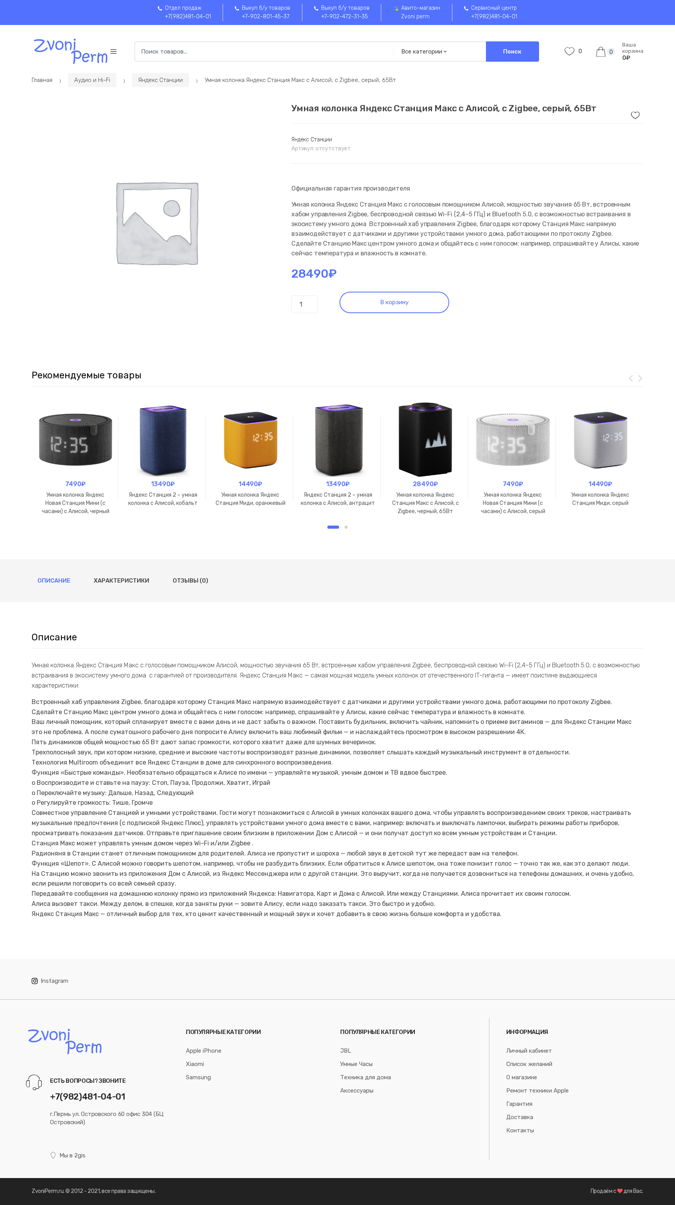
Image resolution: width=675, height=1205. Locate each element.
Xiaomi (195, 1064)
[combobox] (261, 51)
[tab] (54, 580)
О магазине (521, 1077)
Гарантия (519, 1103)
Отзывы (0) (190, 580)
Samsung (198, 1077)
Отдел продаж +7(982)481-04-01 (188, 12)
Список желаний (529, 1064)
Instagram (54, 980)
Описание (54, 580)
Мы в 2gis (72, 1155)
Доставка (519, 1117)
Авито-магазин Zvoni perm (420, 12)
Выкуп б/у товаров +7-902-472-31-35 (345, 12)
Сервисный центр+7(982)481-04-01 (494, 12)
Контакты (520, 1130)
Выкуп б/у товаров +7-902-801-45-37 (266, 12)
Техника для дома (365, 1077)
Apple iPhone (203, 1050)
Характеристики (121, 580)
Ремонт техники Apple (537, 1090)
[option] (156, 221)
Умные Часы (356, 1064)
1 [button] (333, 527)
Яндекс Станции (160, 80)
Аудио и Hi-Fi (92, 80)
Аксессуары (356, 1090)
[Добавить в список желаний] (634, 113)
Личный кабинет (529, 1050)
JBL (345, 1050)
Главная (42, 80)
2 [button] (346, 527)
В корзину (394, 302)
